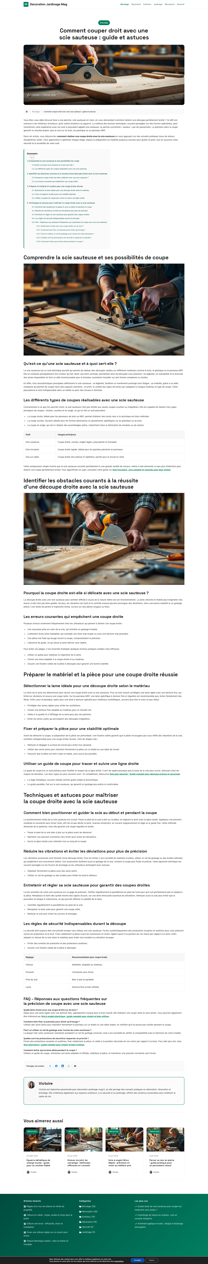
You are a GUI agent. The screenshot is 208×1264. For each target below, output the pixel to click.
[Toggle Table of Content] (31, 157)
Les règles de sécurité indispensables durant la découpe (57, 218)
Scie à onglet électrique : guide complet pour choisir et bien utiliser (75, 1016)
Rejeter (152, 1260)
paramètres (119, 1261)
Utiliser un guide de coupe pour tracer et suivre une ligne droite (59, 198)
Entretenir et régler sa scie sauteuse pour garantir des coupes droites (62, 214)
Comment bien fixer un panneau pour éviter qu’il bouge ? (63, 230)
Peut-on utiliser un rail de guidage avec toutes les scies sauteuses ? (67, 234)
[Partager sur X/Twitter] (50, 1066)
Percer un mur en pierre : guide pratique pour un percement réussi (161, 1163)
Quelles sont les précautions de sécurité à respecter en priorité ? (66, 238)
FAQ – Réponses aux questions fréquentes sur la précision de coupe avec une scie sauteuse (71, 222)
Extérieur (147, 4)
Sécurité (180, 4)
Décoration (136, 4)
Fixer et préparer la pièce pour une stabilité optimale (55, 194)
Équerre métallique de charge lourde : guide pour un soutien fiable (38, 1163)
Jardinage (158, 4)
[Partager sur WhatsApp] (68, 1066)
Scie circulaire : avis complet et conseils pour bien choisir (142, 470)
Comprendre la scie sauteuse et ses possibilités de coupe (54, 161)
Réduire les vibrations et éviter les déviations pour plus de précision (61, 211)
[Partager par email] (75, 1066)
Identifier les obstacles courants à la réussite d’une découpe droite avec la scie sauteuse (68, 174)
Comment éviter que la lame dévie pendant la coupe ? (62, 241)
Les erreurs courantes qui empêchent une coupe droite (56, 181)
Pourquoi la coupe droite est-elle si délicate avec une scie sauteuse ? (61, 178)
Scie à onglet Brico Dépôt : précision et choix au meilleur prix (119, 1163)
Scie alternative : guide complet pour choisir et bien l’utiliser (54, 1045)
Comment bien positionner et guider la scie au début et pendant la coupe (63, 207)
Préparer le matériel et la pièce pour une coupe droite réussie (56, 186)
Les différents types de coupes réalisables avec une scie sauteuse (61, 169)
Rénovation (170, 4)
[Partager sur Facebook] (56, 1066)
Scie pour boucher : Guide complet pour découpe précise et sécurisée (145, 774)
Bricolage (124, 4)
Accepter (137, 1260)
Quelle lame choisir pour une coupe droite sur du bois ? (62, 226)
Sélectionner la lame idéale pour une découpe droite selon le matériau (62, 190)
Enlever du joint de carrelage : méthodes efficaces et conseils (79, 1163)
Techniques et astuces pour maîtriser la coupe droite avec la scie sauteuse (62, 203)
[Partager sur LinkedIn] (62, 1066)
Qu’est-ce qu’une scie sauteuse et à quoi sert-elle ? (54, 165)
